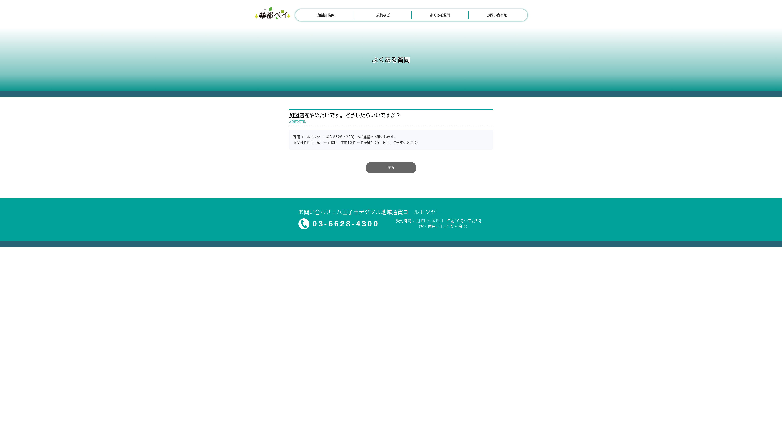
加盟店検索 (325, 15)
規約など (383, 15)
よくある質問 (440, 15)
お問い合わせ (497, 15)
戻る (391, 167)
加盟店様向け (298, 121)
